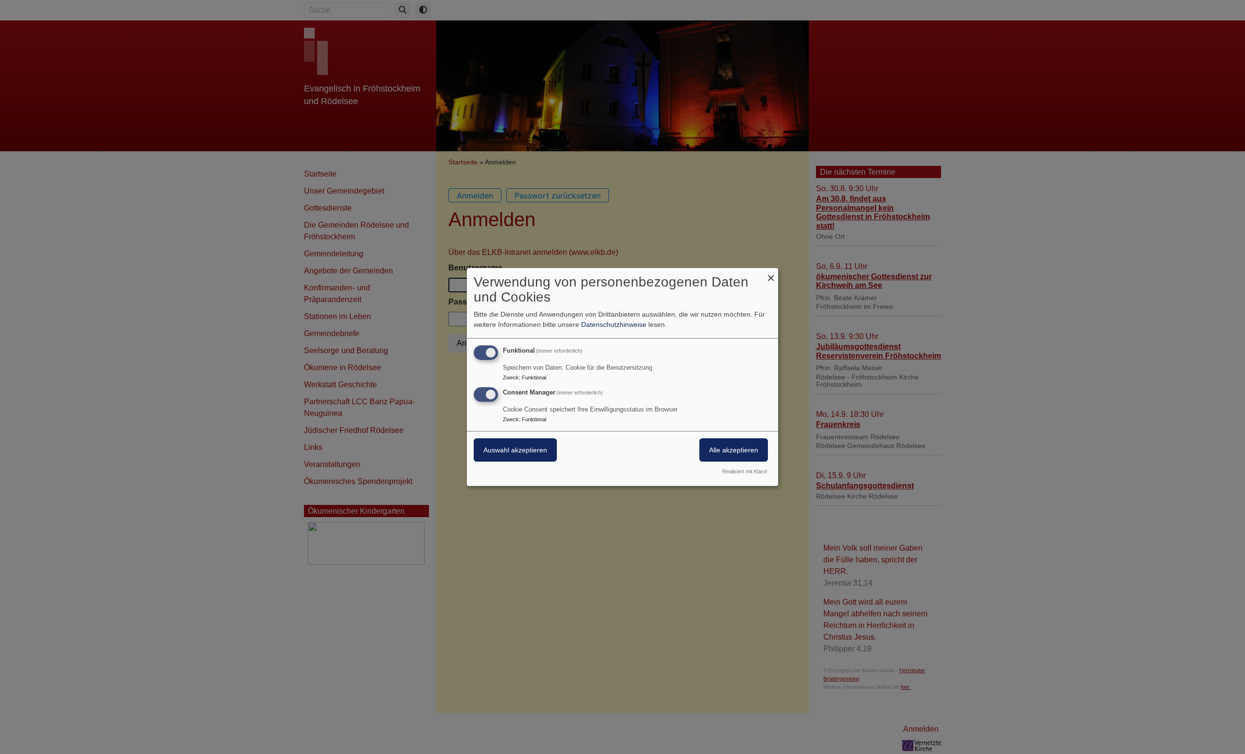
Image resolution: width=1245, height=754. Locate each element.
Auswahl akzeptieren (515, 450)
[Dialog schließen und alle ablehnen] (771, 274)
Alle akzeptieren (733, 450)
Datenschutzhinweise (613, 324)
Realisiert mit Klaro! (744, 471)
